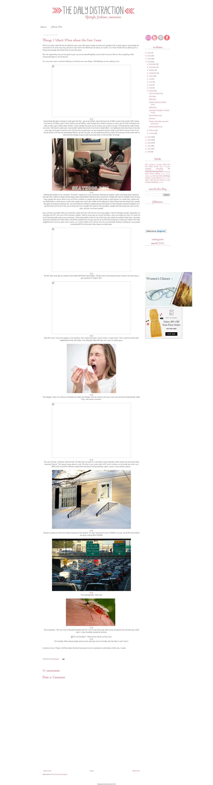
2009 (149, 152)
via (91, 119)
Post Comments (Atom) (59, 774)
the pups (167, 180)
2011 (149, 146)
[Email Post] (63, 659)
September (153, 73)
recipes (147, 178)
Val (50, 659)
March (151, 91)
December (153, 64)
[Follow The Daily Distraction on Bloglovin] (156, 233)
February (152, 130)
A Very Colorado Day (156, 93)
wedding (154, 182)
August (151, 76)
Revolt (156, 166)
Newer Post (47, 771)
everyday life (163, 169)
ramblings (166, 176)
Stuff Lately (152, 107)
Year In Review (165, 166)
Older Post (136, 771)
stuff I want (149, 180)
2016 (149, 59)
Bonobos (152, 118)
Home (43, 27)
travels (148, 182)
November (153, 67)
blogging (148, 169)
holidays (157, 174)
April (151, 88)
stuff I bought (166, 178)
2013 (149, 140)
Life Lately (152, 96)
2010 (149, 149)
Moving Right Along (155, 127)
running (153, 178)
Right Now (152, 99)
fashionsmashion (154, 171)
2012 (149, 143)
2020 (149, 53)
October (152, 70)
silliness (158, 178)
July (150, 79)
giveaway (167, 171)
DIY (146, 164)
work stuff (160, 182)
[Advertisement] (91, 750)
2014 (149, 137)
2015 (149, 62)
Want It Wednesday (155, 115)
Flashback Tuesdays (155, 164)
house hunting (165, 173)
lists (153, 176)
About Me (56, 27)
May (150, 85)
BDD (114, 784)
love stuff (159, 176)
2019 (149, 56)
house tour (148, 176)
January (152, 133)
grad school (149, 174)
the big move (159, 180)
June (151, 82)
